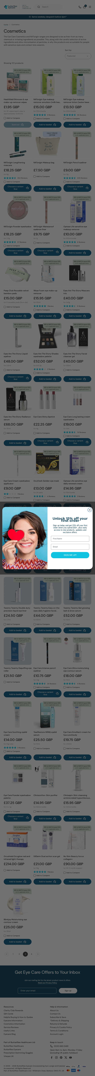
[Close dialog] (90, 510)
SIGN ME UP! (70, 555)
